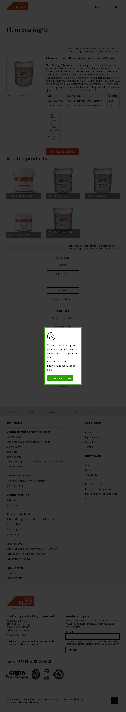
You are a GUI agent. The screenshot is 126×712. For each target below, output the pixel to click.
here (49, 369)
